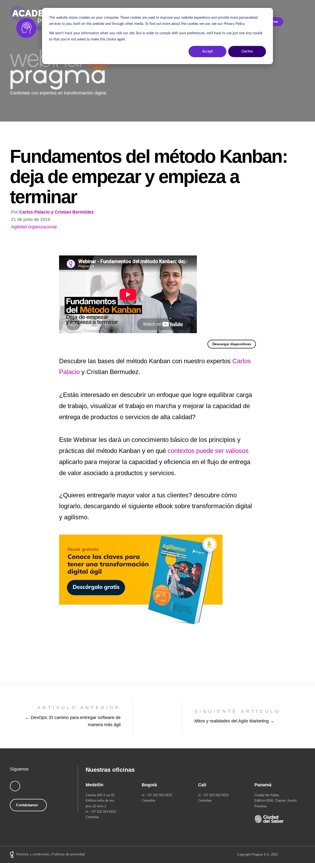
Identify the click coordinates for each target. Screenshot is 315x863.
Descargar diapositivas (231, 344)
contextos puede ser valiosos (208, 450)
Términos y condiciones (32, 854)
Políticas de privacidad (68, 854)
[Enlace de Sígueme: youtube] (15, 786)
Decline (247, 51)
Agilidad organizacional (34, 226)
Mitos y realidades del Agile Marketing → (234, 721)
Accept (207, 51)
